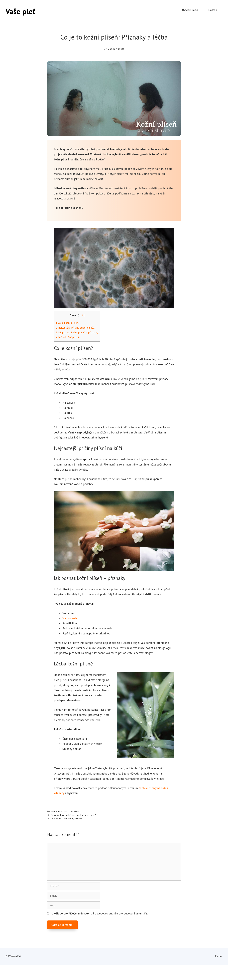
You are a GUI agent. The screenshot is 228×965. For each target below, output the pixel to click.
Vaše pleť (20, 11)
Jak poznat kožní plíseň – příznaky (77, 332)
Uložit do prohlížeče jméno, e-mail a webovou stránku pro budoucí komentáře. (99, 913)
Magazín (212, 10)
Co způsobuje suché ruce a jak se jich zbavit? (73, 815)
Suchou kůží (69, 618)
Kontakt (218, 956)
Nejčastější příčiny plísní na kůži (75, 327)
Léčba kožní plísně (67, 337)
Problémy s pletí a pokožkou (65, 811)
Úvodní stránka (190, 10)
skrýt (81, 315)
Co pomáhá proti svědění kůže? (66, 818)
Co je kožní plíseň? (67, 322)
